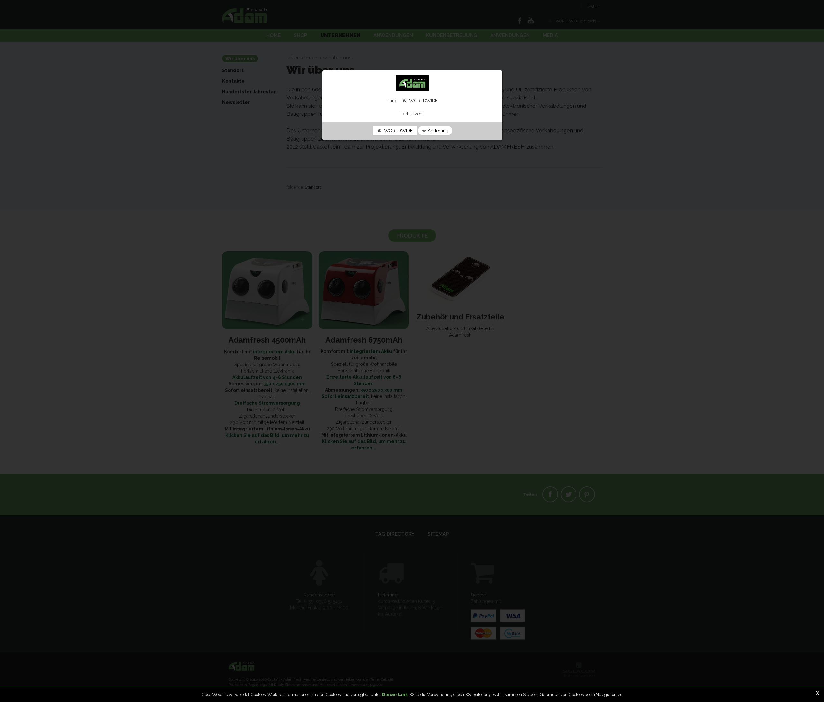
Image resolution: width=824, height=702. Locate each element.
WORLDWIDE (398, 130)
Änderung (437, 130)
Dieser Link (395, 694)
